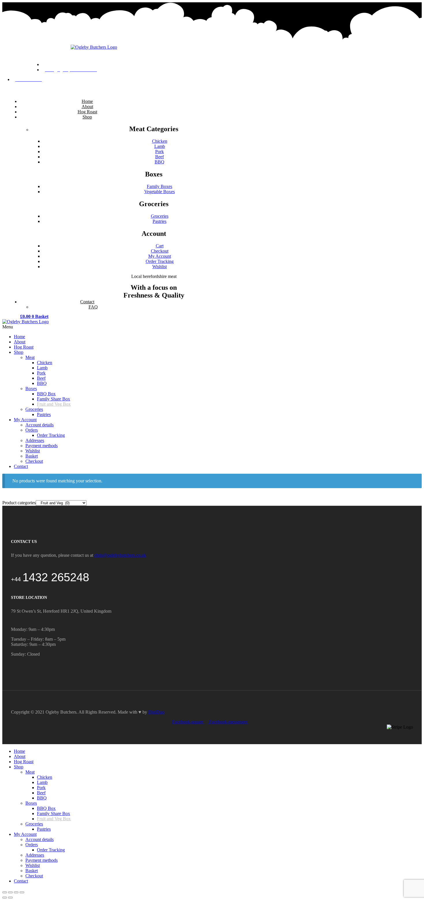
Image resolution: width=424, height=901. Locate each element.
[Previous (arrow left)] (4, 897)
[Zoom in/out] (22, 892)
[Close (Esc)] (4, 892)
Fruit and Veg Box (54, 818)
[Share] (10, 892)
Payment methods (41, 860)
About (19, 756)
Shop (18, 766)
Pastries (44, 829)
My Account (25, 834)
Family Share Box (53, 813)
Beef (41, 792)
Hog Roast (23, 761)
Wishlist (32, 865)
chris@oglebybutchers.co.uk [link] (120, 555)
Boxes (31, 803)
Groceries (34, 823)
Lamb (42, 782)
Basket (31, 870)
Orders (31, 844)
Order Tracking (51, 849)
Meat (30, 772)
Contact (21, 881)
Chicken (44, 777)
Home (19, 751)
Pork (41, 787)
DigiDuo (156, 712)
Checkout (34, 875)
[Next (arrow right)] (10, 897)
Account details (39, 839)
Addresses (34, 855)
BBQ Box (46, 808)
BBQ (42, 797)
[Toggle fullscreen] (16, 892)
